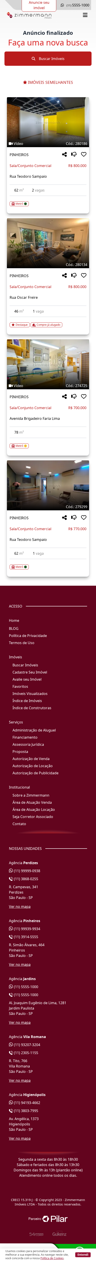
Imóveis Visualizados (30, 693)
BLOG (14, 628)
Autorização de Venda (31, 758)
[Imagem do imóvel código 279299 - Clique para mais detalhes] (48, 485)
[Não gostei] (74, 155)
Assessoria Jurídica (28, 744)
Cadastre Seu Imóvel (30, 672)
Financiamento (25, 737)
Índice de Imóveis (27, 700)
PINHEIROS (19, 154)
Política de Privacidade (28, 635)
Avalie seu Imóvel (27, 679)
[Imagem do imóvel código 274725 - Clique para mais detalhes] (48, 364)
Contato (19, 823)
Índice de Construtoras (32, 707)
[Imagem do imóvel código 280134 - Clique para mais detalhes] (48, 243)
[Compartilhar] (64, 155)
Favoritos (20, 686)
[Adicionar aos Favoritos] (83, 155)
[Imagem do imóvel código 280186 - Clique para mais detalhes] (48, 122)
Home (14, 620)
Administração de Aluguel (34, 730)
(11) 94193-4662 (26, 1102)
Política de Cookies (52, 1258)
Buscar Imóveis (51, 58)
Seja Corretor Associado (33, 816)
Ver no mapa (20, 906)
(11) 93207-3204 (26, 1044)
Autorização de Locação (33, 765)
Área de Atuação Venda (32, 802)
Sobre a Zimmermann (31, 795)
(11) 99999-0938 (26, 870)
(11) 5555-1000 (25, 986)
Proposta (20, 751)
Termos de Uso (21, 642)
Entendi (82, 1255)
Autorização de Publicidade (35, 773)
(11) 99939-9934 (26, 928)
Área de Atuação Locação (34, 809)
